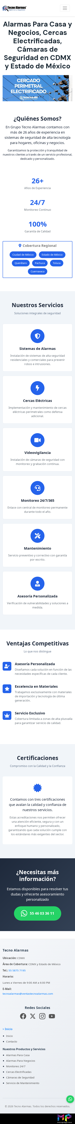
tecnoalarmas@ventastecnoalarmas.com (28, 993)
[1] (31, 97)
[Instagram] (42, 1016)
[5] (41, 97)
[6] (43, 97)
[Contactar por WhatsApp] (70, 1099)
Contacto (11, 1041)
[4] (38, 97)
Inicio (9, 1036)
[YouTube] (52, 1016)
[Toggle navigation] (65, 8)
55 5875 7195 (17, 970)
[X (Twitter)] (33, 1016)
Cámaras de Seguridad (20, 1077)
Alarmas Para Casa (18, 1055)
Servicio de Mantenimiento (22, 1083)
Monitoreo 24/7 (15, 1066)
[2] (33, 97)
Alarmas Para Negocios (20, 1060)
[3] (36, 97)
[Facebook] (23, 1016)
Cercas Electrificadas (18, 1072)
